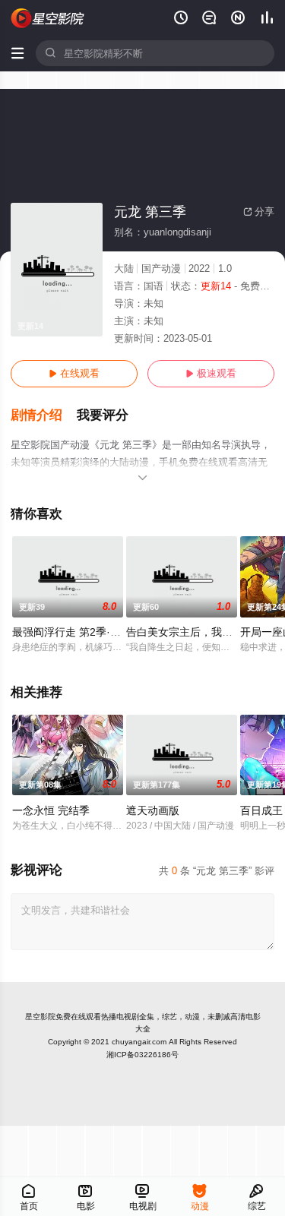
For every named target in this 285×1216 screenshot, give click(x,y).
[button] (44, 415)
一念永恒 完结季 (51, 810)
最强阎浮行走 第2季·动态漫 (77, 632)
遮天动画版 (152, 810)
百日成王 (261, 810)
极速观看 (210, 373)
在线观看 (74, 373)
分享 (258, 211)
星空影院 (40, 1016)
